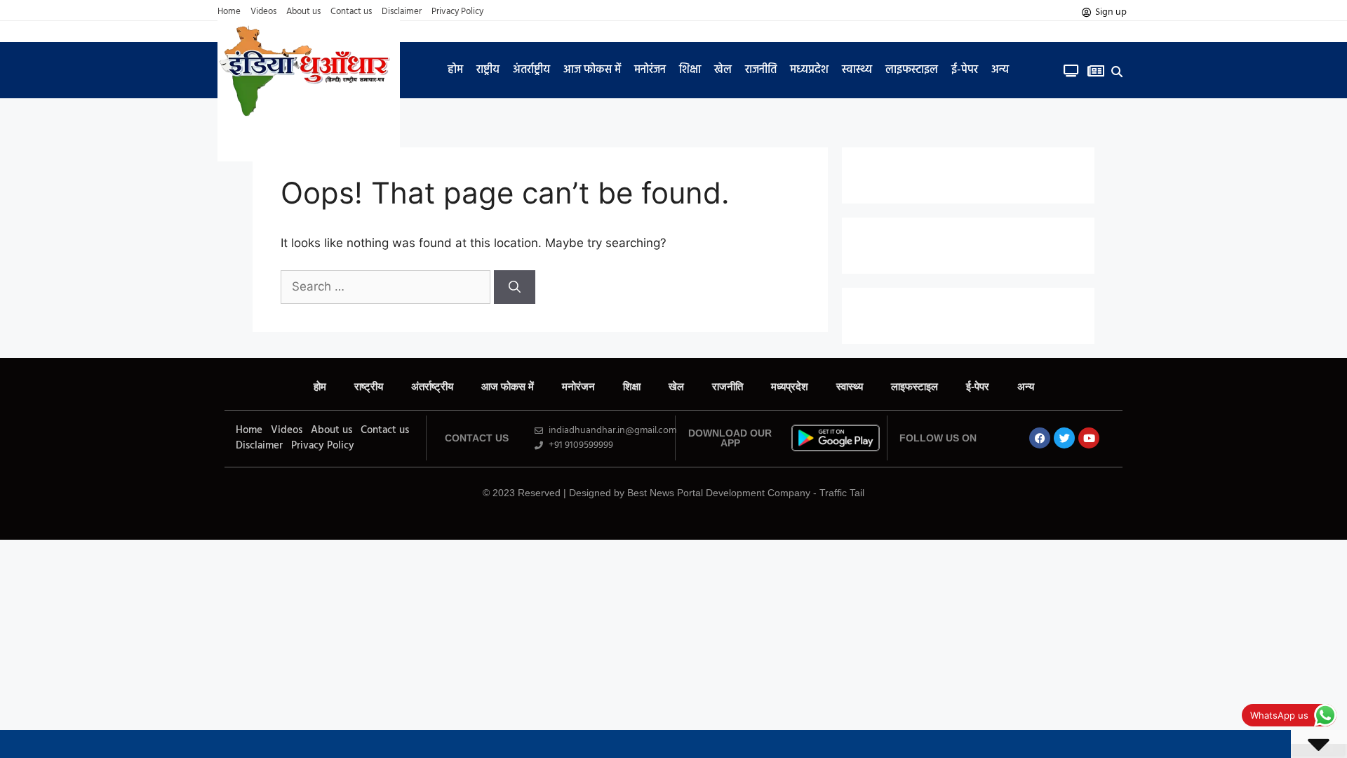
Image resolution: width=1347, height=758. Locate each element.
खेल (723, 70)
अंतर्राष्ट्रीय (531, 70)
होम (455, 70)
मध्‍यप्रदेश (809, 70)
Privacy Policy (457, 12)
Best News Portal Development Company (718, 492)
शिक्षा (690, 70)
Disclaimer (402, 12)
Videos (263, 12)
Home (229, 12)
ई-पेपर (964, 70)
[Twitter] (1064, 437)
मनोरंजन (650, 70)
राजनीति (761, 70)
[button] (1117, 71)
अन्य (1000, 70)
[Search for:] (387, 286)
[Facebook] (1039, 437)
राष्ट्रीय (488, 70)
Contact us (351, 12)
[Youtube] (1088, 437)
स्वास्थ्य (857, 70)
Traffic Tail (841, 492)
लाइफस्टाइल (911, 70)
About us (303, 12)
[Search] (514, 287)
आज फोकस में (592, 70)
